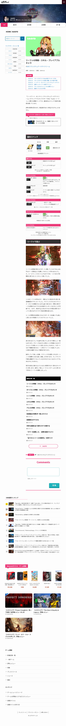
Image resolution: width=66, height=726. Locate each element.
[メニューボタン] (64, 2)
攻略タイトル (11, 701)
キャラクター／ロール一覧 (12, 46)
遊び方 (14, 25)
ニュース (10, 676)
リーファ (10, 72)
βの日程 (29, 25)
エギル (10, 68)
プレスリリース (12, 672)
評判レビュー (11, 663)
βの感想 (44, 25)
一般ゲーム (31, 454)
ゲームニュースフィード (14, 692)
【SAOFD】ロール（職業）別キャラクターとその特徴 (47, 122)
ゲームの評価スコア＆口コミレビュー (19, 696)
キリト (10, 51)
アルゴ (10, 55)
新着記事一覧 (11, 655)
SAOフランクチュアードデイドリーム (38, 66)
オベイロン (10, 64)
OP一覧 (58, 25)
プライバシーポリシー (33, 712)
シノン (10, 59)
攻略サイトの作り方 (13, 705)
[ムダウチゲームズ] (5, 2)
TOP (4, 25)
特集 (8, 668)
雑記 (8, 680)
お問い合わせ (44, 712)
